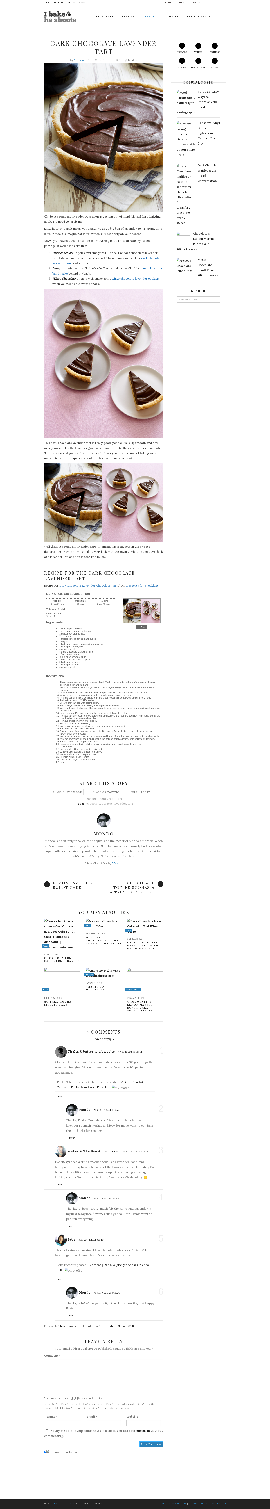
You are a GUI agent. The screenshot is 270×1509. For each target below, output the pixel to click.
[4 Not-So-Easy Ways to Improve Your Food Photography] (186, 97)
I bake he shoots (63, 1503)
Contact (197, 3)
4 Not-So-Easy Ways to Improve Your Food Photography (198, 102)
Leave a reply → (104, 1039)
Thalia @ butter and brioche (91, 1051)
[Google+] (218, 3)
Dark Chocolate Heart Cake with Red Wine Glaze (143, 945)
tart (130, 803)
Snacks (128, 16)
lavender (120, 803)
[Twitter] (211, 3)
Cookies (171, 16)
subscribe (143, 1431)
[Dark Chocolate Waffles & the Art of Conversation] (186, 194)
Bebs (71, 1239)
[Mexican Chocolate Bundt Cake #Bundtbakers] (104, 924)
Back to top (218, 1503)
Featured (106, 799)
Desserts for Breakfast (142, 585)
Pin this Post (140, 792)
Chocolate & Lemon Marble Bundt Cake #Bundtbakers (140, 1006)
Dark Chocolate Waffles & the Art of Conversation (208, 173)
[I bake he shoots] (61, 16)
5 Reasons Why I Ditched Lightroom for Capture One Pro (209, 133)
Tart (118, 799)
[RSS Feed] (225, 3)
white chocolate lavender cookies (135, 278)
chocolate (93, 803)
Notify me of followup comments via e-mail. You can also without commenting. (103, 1433)
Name (52, 1416)
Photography (199, 16)
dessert (107, 803)
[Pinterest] (214, 3)
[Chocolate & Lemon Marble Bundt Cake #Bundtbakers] (145, 980)
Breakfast (104, 16)
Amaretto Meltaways (95, 988)
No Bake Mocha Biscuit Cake (58, 1003)
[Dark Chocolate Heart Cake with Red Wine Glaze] (145, 926)
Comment (52, 1355)
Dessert (149, 16)
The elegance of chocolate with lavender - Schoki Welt (96, 1326)
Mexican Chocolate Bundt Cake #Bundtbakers (104, 940)
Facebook (182, 52)
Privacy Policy (198, 1503)
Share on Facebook (67, 792)
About (167, 3)
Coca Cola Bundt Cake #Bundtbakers (62, 959)
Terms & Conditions (173, 1503)
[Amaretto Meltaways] (104, 973)
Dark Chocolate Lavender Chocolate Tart (88, 585)
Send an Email (198, 67)
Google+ (181, 67)
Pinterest (215, 52)
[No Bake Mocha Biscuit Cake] (62, 980)
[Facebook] (207, 3)
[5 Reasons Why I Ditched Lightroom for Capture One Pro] (186, 139)
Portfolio (182, 3)
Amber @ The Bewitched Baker (93, 1151)
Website (132, 1416)
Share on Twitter (106, 792)
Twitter (198, 52)
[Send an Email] (221, 3)
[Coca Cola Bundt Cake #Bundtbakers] (62, 934)
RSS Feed (215, 67)
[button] (141, 627)
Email (92, 1416)
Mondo (79, 60)
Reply (61, 1096)
